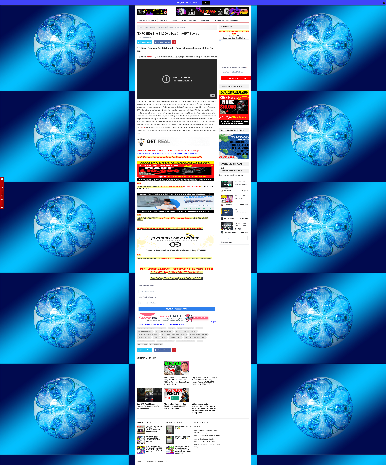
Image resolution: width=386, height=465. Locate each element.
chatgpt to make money (145, 331)
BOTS (185, 187)
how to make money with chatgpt (148, 334)
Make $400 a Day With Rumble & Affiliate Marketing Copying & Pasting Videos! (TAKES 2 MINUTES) (183, 450)
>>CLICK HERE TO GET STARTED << (174, 57)
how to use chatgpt (160, 337)
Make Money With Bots (147, 20)
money (143, 127)
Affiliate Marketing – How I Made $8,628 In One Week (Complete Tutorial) (153, 439)
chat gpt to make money (185, 328)
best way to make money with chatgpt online (151, 328)
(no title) (197, 427)
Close (383, 3)
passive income (142, 344)
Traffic (199, 268)
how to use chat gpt (144, 337)
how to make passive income (198, 334)
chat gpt (171, 328)
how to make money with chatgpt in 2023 (174, 334)
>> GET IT (206, 3)
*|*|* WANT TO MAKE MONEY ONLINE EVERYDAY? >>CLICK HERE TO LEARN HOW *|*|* (168, 151)
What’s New (163, 20)
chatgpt (199, 328)
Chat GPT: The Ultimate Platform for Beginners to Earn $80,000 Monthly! (148, 406)
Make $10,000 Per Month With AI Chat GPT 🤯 (183, 437)
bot (171, 127)
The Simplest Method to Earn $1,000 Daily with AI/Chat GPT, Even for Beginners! (175, 406)
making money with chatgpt (185, 341)
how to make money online (164, 331)
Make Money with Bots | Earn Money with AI (152, 461)
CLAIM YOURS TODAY (236, 78)
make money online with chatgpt (195, 337)
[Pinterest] (174, 42)
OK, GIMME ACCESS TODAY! (176, 309)
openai (200, 341)
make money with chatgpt (165, 341)
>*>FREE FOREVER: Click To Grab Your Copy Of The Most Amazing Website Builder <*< (167, 153)
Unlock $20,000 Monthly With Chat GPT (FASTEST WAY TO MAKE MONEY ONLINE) (154, 429)
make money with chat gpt (146, 341)
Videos (174, 20)
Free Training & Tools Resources (225, 20)
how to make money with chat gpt (186, 331)
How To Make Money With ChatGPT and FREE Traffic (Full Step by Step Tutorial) (154, 449)
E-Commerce (204, 20)
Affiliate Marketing (188, 20)
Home (140, 27)
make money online (175, 337)
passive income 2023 (156, 344)
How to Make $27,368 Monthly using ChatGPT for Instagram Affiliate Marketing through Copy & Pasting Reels (207, 433)
